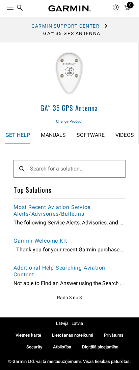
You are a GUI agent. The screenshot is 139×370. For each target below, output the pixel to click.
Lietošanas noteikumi (72, 335)
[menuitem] (20, 8)
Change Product (69, 121)
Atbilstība (62, 346)
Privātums (113, 335)
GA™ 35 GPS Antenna (69, 108)
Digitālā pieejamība (100, 346)
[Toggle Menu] (4, 6)
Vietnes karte (28, 335)
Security (34, 346)
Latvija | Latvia (69, 323)
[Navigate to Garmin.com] (69, 8)
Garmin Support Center (65, 26)
